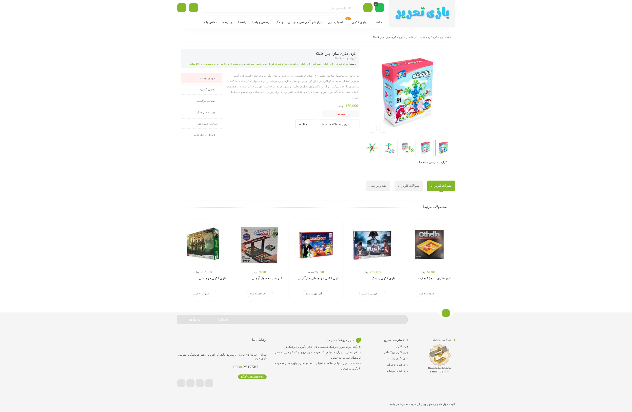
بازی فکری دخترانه (300, 63)
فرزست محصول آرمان (267, 278)
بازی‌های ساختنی (254, 63)
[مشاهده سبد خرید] (380, 8)
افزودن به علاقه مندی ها (335, 124)
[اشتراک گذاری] (383, 128)
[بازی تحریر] (422, 13)
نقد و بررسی (377, 185)
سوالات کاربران (408, 185)
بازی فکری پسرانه (323, 63)
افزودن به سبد (426, 293)
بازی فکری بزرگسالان (396, 352)
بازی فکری (438, 37)
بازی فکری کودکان (276, 63)
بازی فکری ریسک (383, 278)
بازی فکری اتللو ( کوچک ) (434, 278)
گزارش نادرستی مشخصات (432, 162)
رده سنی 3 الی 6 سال (418, 37)
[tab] (441, 186)
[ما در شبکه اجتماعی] (181, 7)
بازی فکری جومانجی (212, 278)
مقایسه (302, 124)
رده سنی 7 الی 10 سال (203, 63)
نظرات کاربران (441, 185)
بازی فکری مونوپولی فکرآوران (318, 278)
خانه (449, 37)
